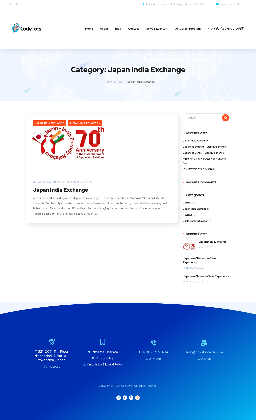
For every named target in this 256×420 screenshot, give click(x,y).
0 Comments (84, 181)
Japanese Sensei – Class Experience (203, 152)
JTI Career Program (188, 28)
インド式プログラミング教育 (226, 28)
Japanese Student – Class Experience (204, 146)
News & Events (155, 28)
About (104, 28)
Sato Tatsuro (44, 181)
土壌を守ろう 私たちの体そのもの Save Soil (204, 161)
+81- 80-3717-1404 (153, 352)
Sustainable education (84, 123)
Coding (187, 202)
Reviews (187, 214)
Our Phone (153, 359)
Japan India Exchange (49, 123)
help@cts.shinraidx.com (204, 352)
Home (89, 28)
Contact (133, 28)
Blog (118, 28)
